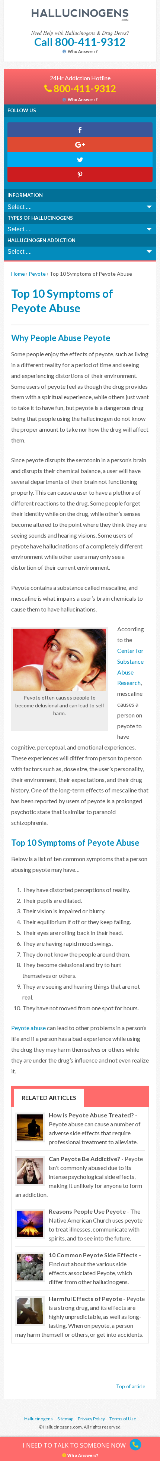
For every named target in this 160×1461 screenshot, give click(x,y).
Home (18, 273)
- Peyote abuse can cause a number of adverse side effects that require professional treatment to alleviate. (95, 1128)
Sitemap (65, 1418)
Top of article (130, 1386)
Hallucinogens (38, 1418)
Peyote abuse (28, 1027)
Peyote (37, 273)
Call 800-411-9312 (80, 41)
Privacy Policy (91, 1418)
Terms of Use (122, 1418)
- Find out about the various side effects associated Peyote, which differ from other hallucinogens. (95, 1268)
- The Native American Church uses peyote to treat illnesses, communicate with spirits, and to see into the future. (96, 1225)
